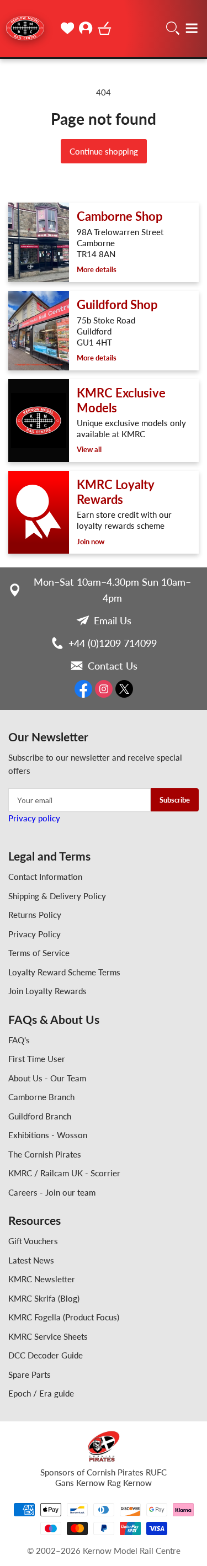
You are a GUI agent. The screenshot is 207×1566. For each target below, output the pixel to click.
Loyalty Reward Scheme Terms (64, 972)
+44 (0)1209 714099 (112, 643)
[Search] (172, 28)
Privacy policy (34, 818)
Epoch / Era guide (41, 1393)
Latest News (31, 1260)
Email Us (112, 620)
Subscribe (175, 799)
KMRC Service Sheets (48, 1336)
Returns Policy (34, 915)
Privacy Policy (34, 934)
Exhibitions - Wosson (47, 1135)
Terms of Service (39, 953)
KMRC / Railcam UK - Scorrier (64, 1173)
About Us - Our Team (47, 1078)
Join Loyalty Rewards (47, 991)
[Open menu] (191, 28)
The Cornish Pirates (44, 1154)
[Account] (86, 28)
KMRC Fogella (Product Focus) (63, 1317)
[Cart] (104, 28)
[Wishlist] (67, 28)
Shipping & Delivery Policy (57, 896)
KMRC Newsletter (41, 1279)
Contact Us (112, 666)
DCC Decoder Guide (45, 1355)
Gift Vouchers (33, 1241)
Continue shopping (104, 151)
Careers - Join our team (51, 1192)
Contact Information (45, 877)
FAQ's (19, 1040)
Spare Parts (29, 1374)
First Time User (36, 1059)
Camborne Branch (41, 1097)
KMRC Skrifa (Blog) (43, 1298)
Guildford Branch (39, 1116)
